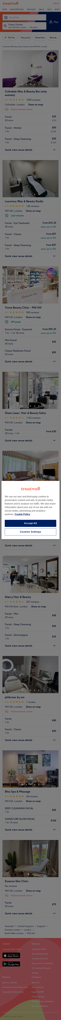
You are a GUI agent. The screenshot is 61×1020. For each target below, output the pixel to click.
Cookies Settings (30, 532)
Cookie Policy (22, 514)
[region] (30, 510)
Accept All (30, 523)
